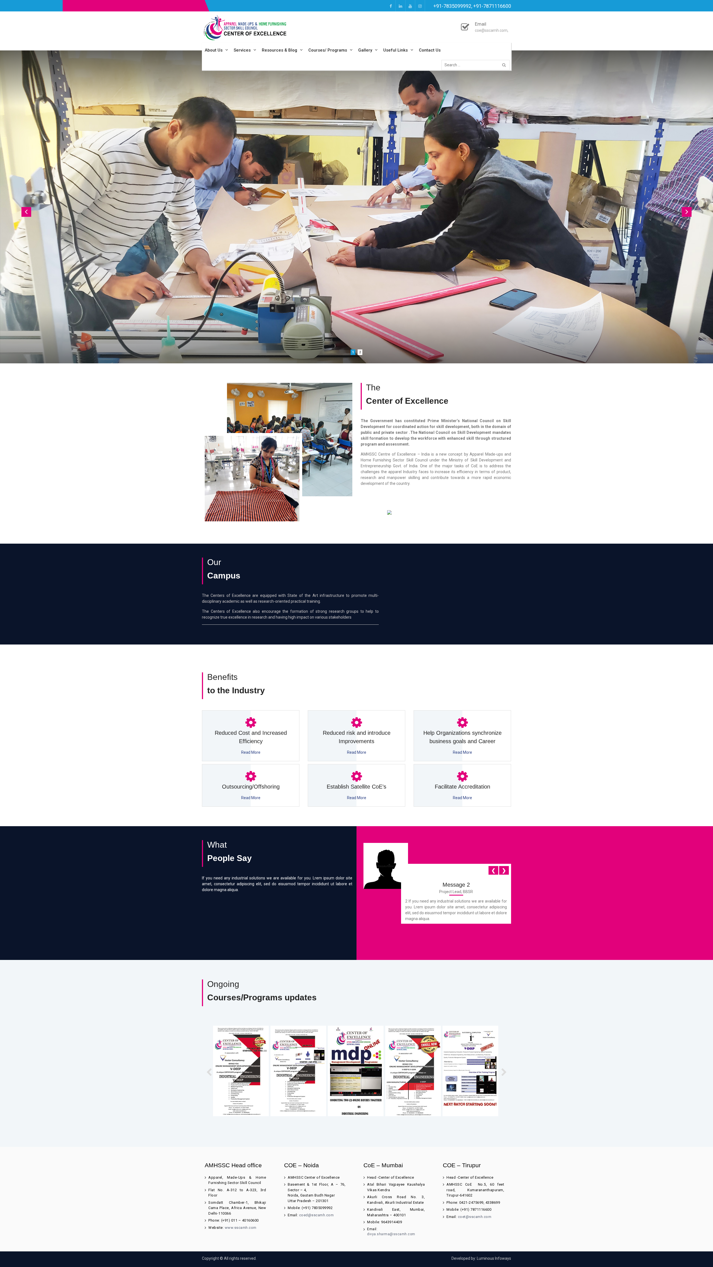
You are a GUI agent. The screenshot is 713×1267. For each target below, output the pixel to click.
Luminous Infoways (494, 1258)
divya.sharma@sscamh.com (391, 1234)
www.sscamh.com (241, 1227)
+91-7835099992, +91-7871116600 (472, 6)
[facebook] (391, 5)
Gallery (365, 50)
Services (242, 50)
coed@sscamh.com (316, 1215)
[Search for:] (476, 65)
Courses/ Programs (327, 50)
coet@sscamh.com (474, 1217)
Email (480, 24)
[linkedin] (400, 5)
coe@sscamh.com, (491, 30)
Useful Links (395, 50)
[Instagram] (420, 5)
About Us (214, 50)
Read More (250, 752)
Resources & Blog (279, 50)
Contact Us (430, 50)
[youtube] (410, 5)
